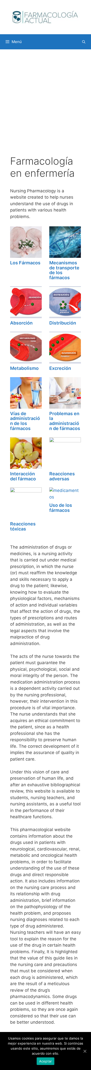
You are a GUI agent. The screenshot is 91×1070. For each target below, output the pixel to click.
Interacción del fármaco (23, 476)
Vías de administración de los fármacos (25, 421)
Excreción (60, 368)
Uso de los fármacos (60, 508)
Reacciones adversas (62, 476)
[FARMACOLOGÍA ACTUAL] (45, 16)
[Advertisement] (45, 107)
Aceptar (45, 1061)
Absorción (21, 323)
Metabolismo (24, 368)
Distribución (62, 323)
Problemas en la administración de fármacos (64, 421)
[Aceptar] (84, 1051)
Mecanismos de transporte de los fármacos (64, 270)
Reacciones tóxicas (23, 526)
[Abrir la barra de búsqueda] (84, 41)
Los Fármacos (25, 262)
